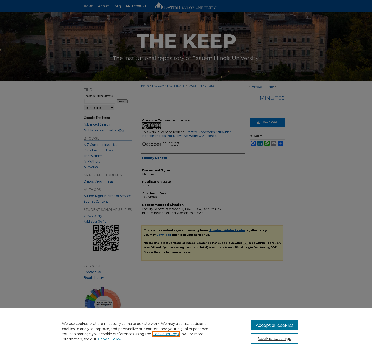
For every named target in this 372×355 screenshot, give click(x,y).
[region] (186, 331)
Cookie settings (166, 334)
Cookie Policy (109, 339)
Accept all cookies (275, 325)
